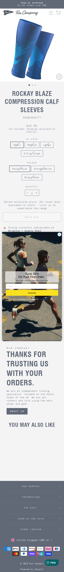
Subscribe (32, 292)
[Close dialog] (59, 234)
